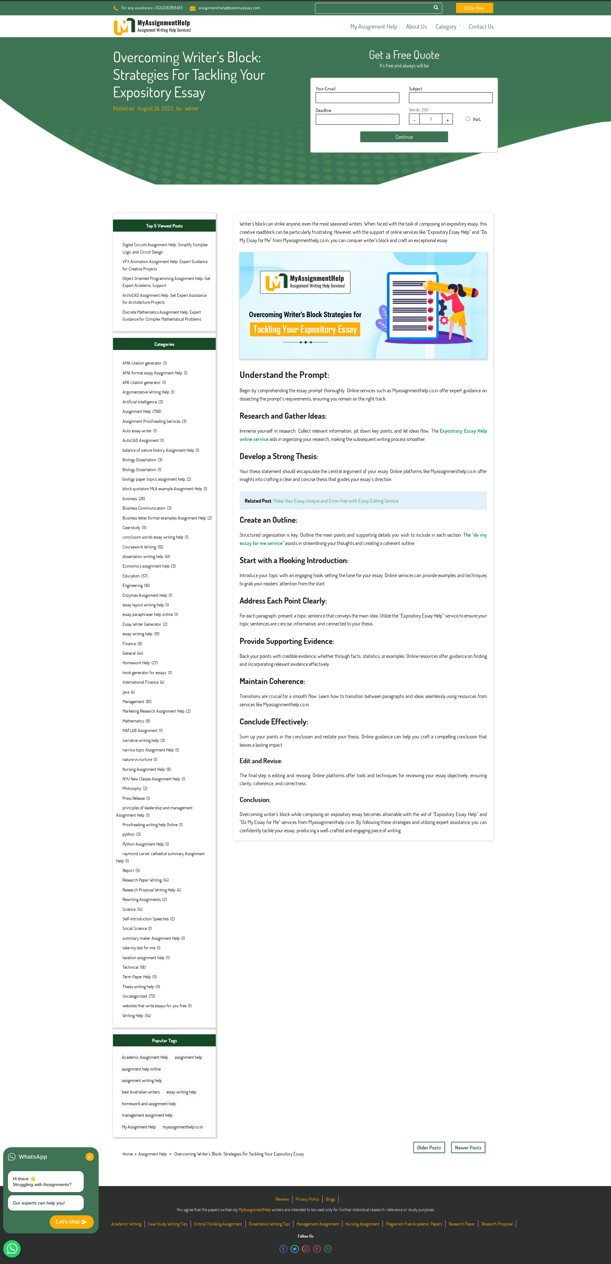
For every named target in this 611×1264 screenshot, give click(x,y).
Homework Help (136, 663)
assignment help (188, 1057)
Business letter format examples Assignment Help (164, 518)
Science (129, 909)
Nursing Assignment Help (144, 769)
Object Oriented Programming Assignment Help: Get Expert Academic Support (166, 281)
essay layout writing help (143, 605)
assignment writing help (142, 1080)
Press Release (134, 798)
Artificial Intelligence (140, 402)
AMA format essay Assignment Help (152, 373)
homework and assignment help (149, 1103)
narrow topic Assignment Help (148, 750)
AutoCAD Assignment (141, 440)
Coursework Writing (139, 547)
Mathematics (133, 721)
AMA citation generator (142, 363)
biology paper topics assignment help (154, 479)
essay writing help (137, 634)
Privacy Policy (307, 1199)
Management (133, 701)
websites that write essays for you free (154, 1005)
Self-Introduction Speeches (146, 919)
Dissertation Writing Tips (269, 1224)
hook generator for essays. (145, 672)
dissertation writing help (143, 556)
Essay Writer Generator (142, 624)
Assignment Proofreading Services (151, 421)
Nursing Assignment (362, 1224)
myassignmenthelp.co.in (183, 1127)
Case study (131, 527)
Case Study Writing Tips (167, 1224)
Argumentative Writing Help (146, 392)
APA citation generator (142, 382)
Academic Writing (126, 1224)
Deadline (323, 110)
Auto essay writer (137, 431)
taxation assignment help (144, 957)
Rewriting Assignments (142, 899)
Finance (129, 643)
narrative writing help (141, 740)
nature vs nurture (137, 759)
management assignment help (147, 1115)
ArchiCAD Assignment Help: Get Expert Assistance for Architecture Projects (165, 298)
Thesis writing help (138, 986)
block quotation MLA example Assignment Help (162, 488)
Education (131, 576)
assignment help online (141, 1069)
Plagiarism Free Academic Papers (414, 1224)
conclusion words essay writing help (153, 537)
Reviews (282, 1199)
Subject (415, 88)
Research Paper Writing (142, 880)
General (129, 653)
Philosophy (132, 788)
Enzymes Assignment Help (145, 595)
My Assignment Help (139, 1127)
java (126, 692)
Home (128, 1154)
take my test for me (139, 948)
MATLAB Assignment (140, 730)
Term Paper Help (137, 977)
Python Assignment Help (143, 844)
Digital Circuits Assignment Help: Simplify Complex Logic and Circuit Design (165, 248)
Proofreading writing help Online (150, 824)
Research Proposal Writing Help (149, 890)
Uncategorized (135, 996)
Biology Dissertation (139, 460)
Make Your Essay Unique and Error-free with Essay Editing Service (335, 500)
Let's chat (68, 1222)
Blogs (330, 1199)
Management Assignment (318, 1224)
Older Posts (429, 1147)
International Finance (140, 682)
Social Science (135, 928)
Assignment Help (137, 411)
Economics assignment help (146, 566)
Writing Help (133, 1015)
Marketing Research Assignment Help (154, 711)
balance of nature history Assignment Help (158, 450)
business (130, 498)
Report (128, 870)
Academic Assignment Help (145, 1057)
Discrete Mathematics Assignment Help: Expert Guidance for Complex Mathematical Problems (162, 315)
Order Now (474, 7)
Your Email (325, 88)
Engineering (133, 585)
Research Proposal (497, 1224)
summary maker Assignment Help (151, 938)
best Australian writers (141, 1092)
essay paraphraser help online (148, 614)
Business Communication (144, 508)
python (129, 834)
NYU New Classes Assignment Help (151, 779)
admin (192, 108)
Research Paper (462, 1224)
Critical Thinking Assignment (218, 1224)
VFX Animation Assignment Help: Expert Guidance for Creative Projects (165, 264)
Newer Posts (468, 1147)
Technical (130, 967)
